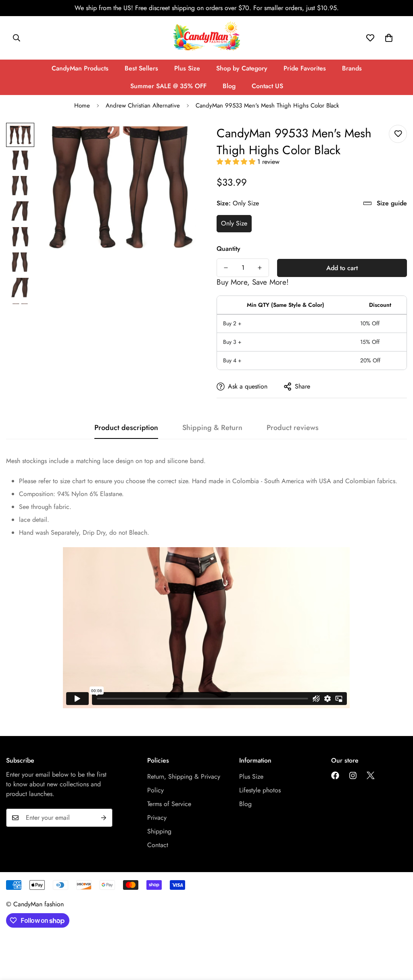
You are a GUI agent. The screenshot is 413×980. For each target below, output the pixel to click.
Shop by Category (241, 68)
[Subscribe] (104, 817)
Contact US (267, 86)
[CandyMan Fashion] (206, 38)
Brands (352, 68)
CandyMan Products (80, 68)
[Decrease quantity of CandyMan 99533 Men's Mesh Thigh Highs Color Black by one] (226, 268)
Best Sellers (141, 68)
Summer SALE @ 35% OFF (168, 86)
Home (82, 105)
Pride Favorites (305, 68)
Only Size (234, 223)
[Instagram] (353, 775)
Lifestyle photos (260, 790)
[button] (237, 161)
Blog (229, 86)
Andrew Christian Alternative (143, 105)
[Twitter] (371, 775)
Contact (157, 845)
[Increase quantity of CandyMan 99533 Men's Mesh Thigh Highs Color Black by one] (260, 268)
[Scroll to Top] (397, 936)
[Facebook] (335, 775)
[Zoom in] (179, 140)
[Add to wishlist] (398, 134)
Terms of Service (169, 803)
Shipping (159, 831)
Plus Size (187, 68)
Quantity (228, 248)
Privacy (157, 817)
